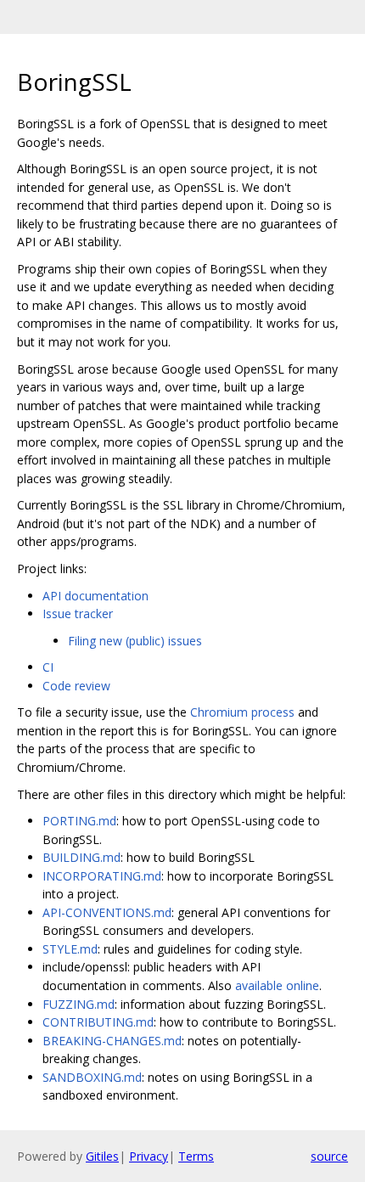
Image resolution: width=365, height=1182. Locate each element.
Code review (76, 686)
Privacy (148, 1156)
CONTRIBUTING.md (98, 1022)
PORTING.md (79, 821)
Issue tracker (77, 613)
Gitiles (102, 1156)
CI (47, 667)
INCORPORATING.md (101, 876)
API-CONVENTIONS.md (106, 912)
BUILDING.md (81, 857)
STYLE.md (70, 949)
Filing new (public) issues (135, 641)
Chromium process (242, 712)
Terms (196, 1156)
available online (277, 985)
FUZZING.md (78, 1004)
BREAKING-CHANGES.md (112, 1041)
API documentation (95, 596)
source (329, 1156)
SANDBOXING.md (92, 1077)
